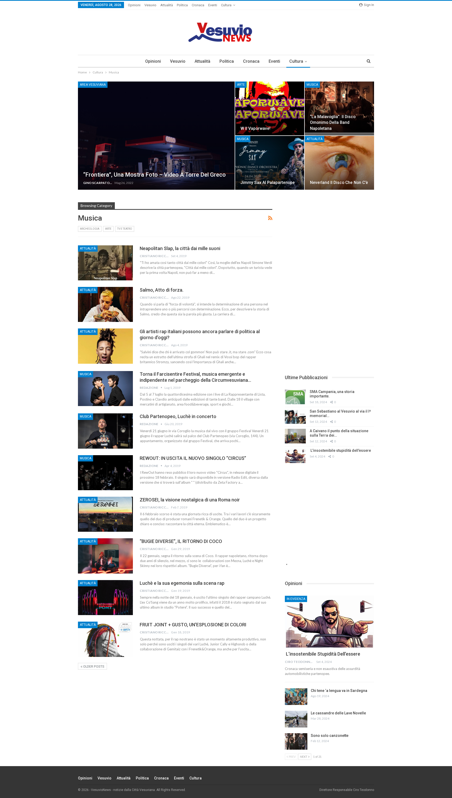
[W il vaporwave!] (270, 108)
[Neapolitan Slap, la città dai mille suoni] (105, 262)
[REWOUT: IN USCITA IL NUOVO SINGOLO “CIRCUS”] (105, 472)
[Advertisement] (329, 238)
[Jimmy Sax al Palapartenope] (270, 163)
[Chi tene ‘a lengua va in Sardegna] (296, 696)
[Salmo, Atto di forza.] (105, 304)
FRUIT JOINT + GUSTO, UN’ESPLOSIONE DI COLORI (193, 624)
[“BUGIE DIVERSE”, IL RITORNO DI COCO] (105, 555)
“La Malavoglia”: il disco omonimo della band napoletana (332, 122)
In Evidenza (296, 599)
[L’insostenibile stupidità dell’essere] (295, 455)
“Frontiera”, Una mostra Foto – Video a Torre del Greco (154, 174)
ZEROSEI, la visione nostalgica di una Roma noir (190, 499)
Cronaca (198, 5)
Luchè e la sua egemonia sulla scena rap (182, 583)
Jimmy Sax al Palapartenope (267, 182)
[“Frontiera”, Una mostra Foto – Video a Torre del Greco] (156, 135)
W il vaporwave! (255, 128)
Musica (312, 84)
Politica (182, 5)
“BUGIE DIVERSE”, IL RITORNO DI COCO (181, 541)
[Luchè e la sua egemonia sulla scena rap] (105, 597)
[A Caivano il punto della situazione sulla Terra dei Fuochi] (295, 436)
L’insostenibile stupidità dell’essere (340, 450)
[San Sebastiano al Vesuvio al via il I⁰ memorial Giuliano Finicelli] (295, 416)
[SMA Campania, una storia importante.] (295, 397)
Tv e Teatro (124, 228)
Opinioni (134, 5)
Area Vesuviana (93, 84)
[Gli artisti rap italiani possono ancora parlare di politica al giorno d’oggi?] (105, 345)
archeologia (89, 228)
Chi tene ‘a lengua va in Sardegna (339, 691)
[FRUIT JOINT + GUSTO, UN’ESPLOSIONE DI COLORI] (105, 639)
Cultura (226, 5)
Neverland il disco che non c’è (339, 182)
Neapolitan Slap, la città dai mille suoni (180, 248)
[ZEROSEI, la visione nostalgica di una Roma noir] (105, 514)
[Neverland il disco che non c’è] (339, 163)
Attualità (166, 5)
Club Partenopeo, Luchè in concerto (178, 416)
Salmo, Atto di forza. (161, 290)
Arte (241, 84)
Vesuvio (150, 5)
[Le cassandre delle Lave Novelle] (296, 719)
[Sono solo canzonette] (296, 741)
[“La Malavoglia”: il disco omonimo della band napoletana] (339, 108)
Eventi (212, 5)
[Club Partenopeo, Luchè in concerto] (105, 430)
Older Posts (93, 666)
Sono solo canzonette (329, 735)
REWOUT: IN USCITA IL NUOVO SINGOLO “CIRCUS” (193, 458)
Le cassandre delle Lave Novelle (338, 713)
